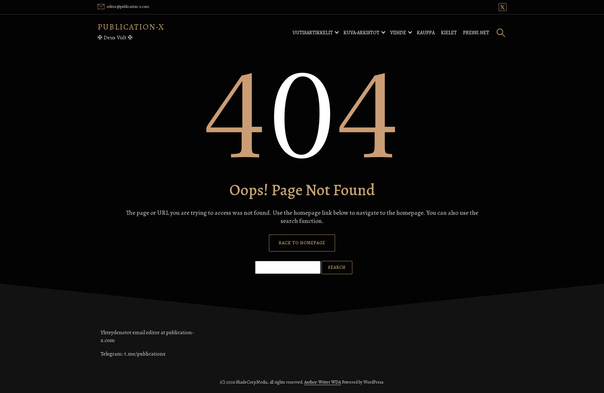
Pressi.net (476, 32)
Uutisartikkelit (313, 32)
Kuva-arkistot (361, 32)
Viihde (398, 32)
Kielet (449, 32)
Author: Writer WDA (322, 382)
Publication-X (131, 26)
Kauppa (426, 32)
